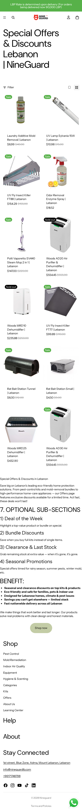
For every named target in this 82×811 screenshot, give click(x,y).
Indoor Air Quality (14, 666)
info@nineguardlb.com (17, 769)
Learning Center (13, 710)
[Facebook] (5, 785)
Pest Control (11, 654)
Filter (11, 87)
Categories (10, 685)
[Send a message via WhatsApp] (73, 802)
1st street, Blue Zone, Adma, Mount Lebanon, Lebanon (36, 762)
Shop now (41, 628)
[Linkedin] (33, 785)
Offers (7, 697)
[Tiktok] (26, 785)
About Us (9, 704)
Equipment (10, 672)
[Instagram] (12, 785)
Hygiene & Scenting (15, 679)
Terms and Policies (41, 805)
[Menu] (4, 17)
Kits (5, 691)
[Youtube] (19, 785)
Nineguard (45, 797)
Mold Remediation (14, 660)
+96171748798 (11, 776)
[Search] (13, 17)
